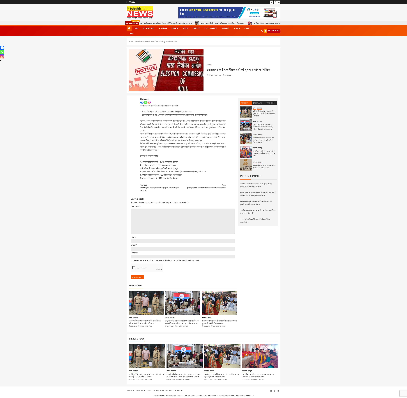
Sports (237, 28)
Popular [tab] (258, 103)
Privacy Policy (158, 391)
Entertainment (211, 28)
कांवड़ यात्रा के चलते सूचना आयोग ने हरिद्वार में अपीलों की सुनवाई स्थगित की (159, 188)
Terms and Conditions (143, 391)
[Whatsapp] (145, 102)
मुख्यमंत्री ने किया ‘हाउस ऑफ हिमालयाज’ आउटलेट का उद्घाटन (206, 186)
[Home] (129, 28)
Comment (136, 206)
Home (136, 28)
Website (134, 253)
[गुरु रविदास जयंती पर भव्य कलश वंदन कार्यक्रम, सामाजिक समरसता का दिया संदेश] (246, 152)
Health (247, 28)
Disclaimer (169, 391)
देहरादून (209, 317)
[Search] (262, 31)
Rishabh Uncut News (215, 75)
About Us (130, 391)
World (185, 28)
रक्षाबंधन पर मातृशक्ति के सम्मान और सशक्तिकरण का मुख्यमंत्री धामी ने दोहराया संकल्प (196, 23)
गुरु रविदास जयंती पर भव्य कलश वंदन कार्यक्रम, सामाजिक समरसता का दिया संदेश (248, 23)
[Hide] (1, 60)
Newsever (239, 395)
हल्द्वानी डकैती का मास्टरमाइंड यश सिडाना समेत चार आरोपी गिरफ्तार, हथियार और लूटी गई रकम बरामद (263, 126)
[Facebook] (142, 102)
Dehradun (163, 28)
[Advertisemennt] (229, 12)
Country (175, 28)
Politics (196, 28)
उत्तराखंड (209, 64)
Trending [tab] (270, 103)
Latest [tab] (245, 103)
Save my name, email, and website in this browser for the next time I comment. (167, 260)
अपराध (130, 317)
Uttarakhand (148, 28)
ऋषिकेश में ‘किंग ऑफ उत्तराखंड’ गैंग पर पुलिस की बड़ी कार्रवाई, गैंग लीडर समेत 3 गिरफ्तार (264, 113)
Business (225, 28)
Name (134, 237)
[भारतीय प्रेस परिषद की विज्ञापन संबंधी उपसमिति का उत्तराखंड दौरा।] (246, 165)
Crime (131, 33)
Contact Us (179, 391)
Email (134, 245)
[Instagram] (149, 102)
